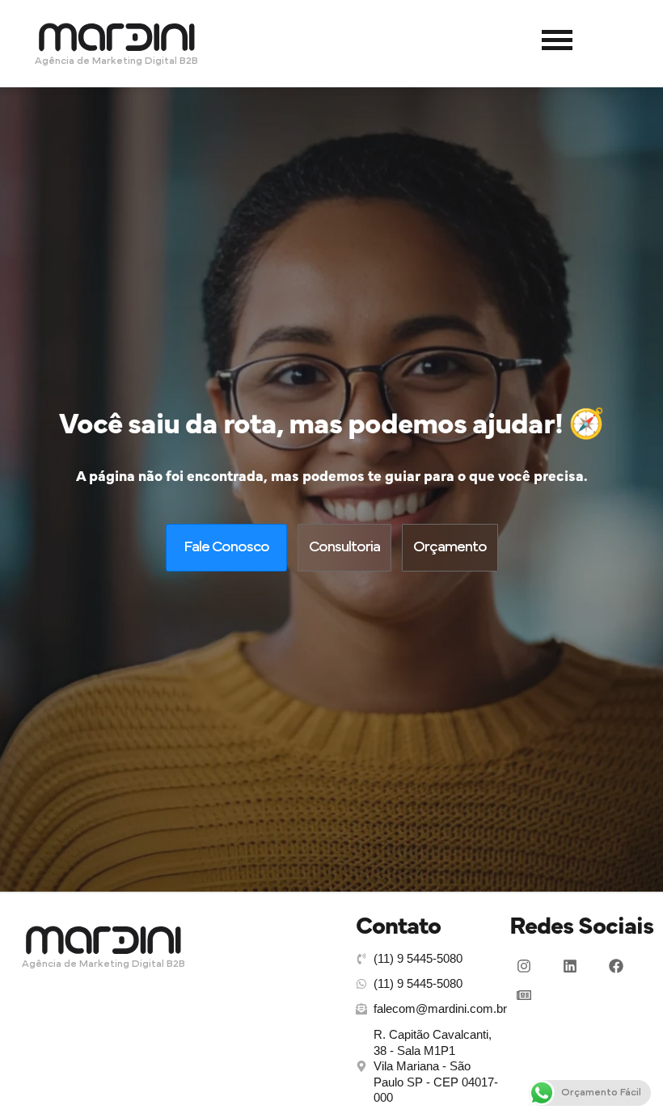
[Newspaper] (523, 995)
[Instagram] (523, 966)
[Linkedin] (570, 966)
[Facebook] (616, 966)
